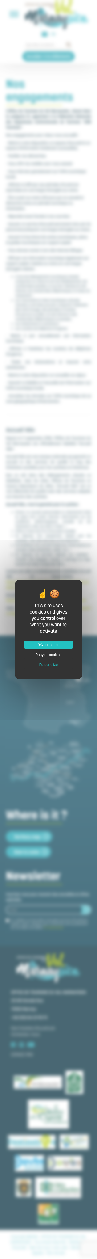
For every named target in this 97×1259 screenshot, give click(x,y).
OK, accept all (49, 645)
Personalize (48, 664)
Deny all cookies (49, 655)
